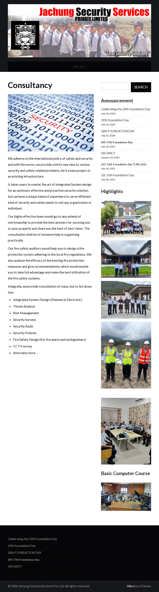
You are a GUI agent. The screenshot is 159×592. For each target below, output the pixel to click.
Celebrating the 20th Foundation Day (125, 109)
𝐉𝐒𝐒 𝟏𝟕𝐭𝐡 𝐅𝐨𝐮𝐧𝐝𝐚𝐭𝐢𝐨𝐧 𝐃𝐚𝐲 (117, 142)
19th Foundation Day (115, 120)
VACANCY (108, 153)
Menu (79, 66)
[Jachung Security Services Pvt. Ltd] (79, 30)
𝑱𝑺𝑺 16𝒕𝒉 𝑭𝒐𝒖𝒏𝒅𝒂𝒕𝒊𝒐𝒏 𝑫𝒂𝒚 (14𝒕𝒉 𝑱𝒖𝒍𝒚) (123, 164)
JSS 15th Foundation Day (117, 175)
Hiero (131, 586)
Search (141, 87)
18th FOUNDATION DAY (118, 131)
